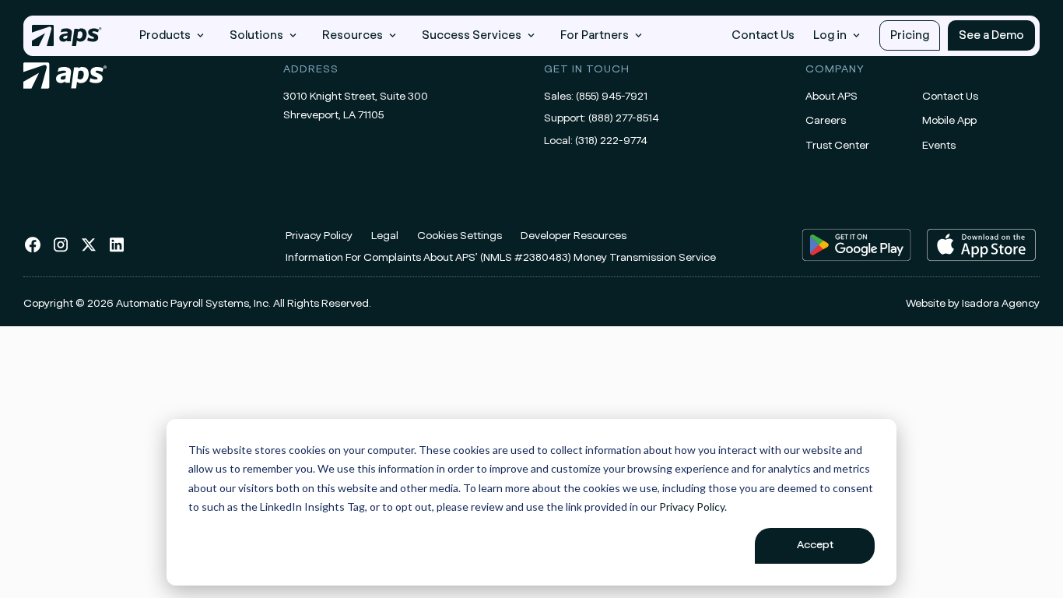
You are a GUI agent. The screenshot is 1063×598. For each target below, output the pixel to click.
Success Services (471, 35)
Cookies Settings (459, 235)
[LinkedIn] (116, 250)
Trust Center (837, 145)
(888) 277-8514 (623, 118)
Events (939, 145)
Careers (825, 120)
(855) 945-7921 (611, 96)
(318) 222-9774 (611, 140)
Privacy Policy (691, 506)
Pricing (909, 35)
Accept (815, 545)
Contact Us (763, 35)
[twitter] (88, 250)
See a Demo (991, 35)
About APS (831, 96)
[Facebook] (32, 250)
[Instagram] (60, 250)
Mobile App (949, 120)
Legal (384, 235)
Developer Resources (573, 235)
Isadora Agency (1001, 303)
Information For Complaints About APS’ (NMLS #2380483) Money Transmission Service (501, 257)
